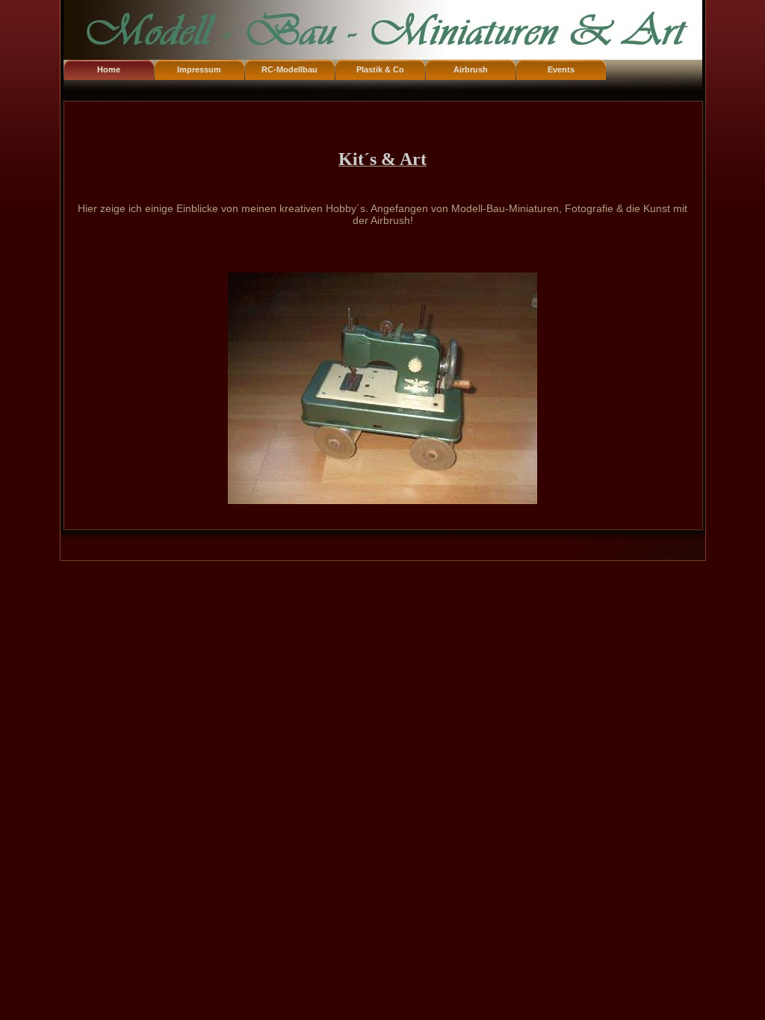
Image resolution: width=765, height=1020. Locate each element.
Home (108, 69)
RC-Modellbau (289, 69)
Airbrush (470, 69)
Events (561, 69)
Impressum (199, 69)
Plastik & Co (380, 69)
